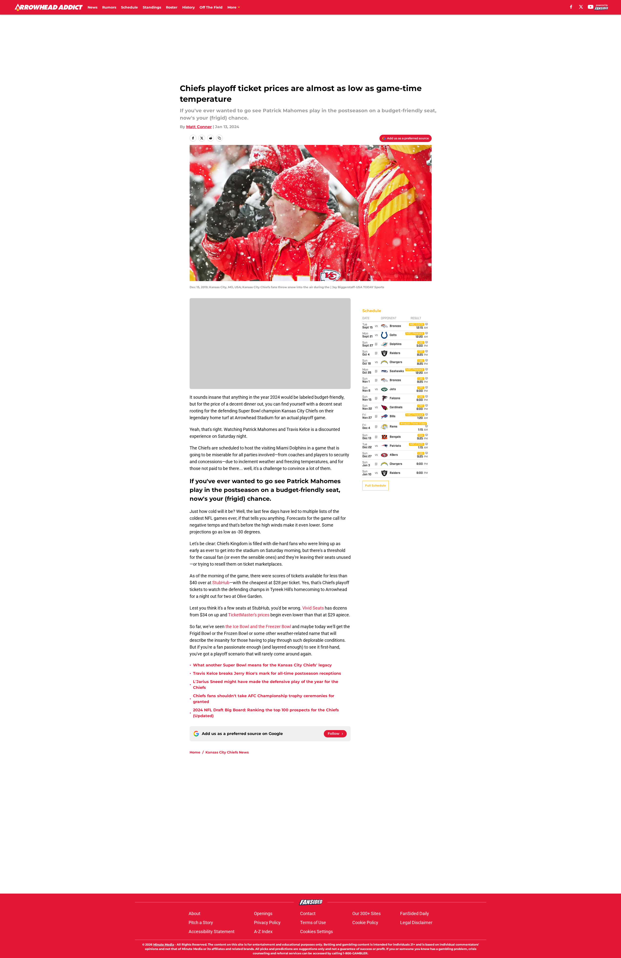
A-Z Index (263, 931)
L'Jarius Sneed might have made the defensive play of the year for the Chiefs (265, 684)
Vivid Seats (313, 608)
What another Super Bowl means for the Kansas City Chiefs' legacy (262, 665)
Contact (308, 913)
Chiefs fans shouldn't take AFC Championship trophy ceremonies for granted (263, 698)
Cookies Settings (316, 931)
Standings (152, 7)
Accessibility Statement (211, 931)
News (92, 7)
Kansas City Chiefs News (227, 752)
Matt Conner (199, 126)
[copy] (219, 138)
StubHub (220, 582)
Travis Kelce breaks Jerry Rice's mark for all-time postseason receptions (267, 673)
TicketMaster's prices (249, 614)
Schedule (129, 7)
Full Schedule (375, 485)
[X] (581, 7)
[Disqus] (320, 824)
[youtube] (590, 7)
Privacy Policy (267, 922)
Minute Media (163, 944)
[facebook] (571, 7)
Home (195, 752)
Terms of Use (313, 922)
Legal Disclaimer (416, 922)
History (188, 7)
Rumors (109, 7)
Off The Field (211, 7)
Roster (171, 7)
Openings (263, 913)
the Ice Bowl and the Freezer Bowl (257, 626)
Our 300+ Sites (366, 913)
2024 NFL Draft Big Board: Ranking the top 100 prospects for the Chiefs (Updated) (266, 713)
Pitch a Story (201, 922)
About (194, 913)
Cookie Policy (365, 922)
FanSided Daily (414, 913)
